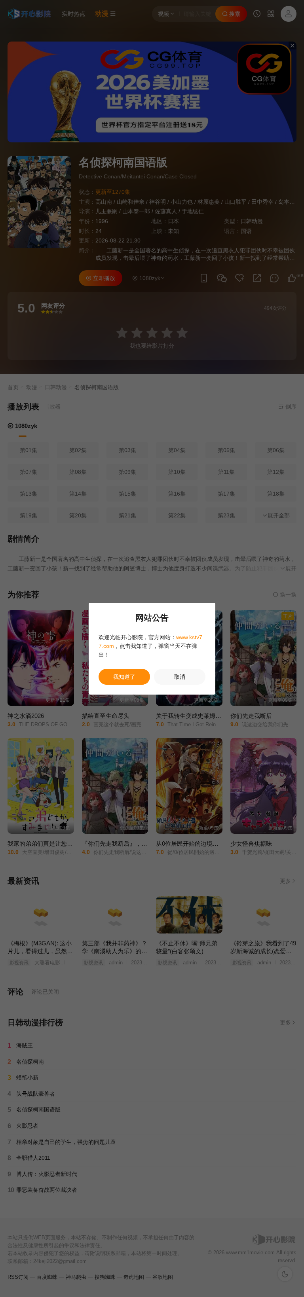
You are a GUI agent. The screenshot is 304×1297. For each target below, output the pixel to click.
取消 (179, 677)
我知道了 (124, 677)
